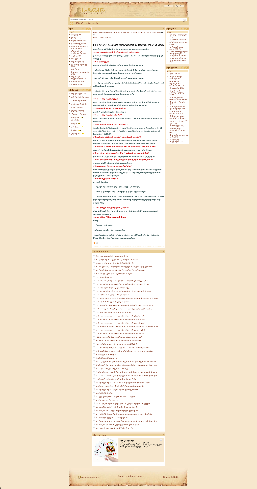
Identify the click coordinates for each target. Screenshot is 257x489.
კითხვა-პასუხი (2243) (79, 104)
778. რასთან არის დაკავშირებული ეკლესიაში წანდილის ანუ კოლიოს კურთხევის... (127, 375)
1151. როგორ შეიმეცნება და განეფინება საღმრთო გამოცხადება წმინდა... (123, 347)
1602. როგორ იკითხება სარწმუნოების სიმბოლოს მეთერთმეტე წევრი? (122, 284)
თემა (74, 29)
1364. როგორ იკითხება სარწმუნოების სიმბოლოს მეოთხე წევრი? (120, 330)
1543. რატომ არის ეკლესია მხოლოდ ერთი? (112, 295)
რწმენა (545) (75, 69)
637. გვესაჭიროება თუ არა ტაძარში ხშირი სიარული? (115, 397)
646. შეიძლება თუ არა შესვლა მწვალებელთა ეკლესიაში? (117, 389)
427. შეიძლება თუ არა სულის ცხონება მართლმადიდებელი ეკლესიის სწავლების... (127, 421)
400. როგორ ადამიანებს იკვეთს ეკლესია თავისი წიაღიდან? (118, 425)
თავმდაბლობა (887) (78, 41)
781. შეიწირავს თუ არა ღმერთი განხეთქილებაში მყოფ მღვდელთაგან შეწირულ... (127, 372)
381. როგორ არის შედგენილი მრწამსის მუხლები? (114, 428)
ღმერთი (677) (76, 56)
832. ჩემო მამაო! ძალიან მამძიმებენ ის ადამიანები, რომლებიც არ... (121, 270)
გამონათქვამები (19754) (80, 97)
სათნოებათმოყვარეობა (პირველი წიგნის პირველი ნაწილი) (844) (178, 53)
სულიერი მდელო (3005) (178, 39)
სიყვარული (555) (77, 62)
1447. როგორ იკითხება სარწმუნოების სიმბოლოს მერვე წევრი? (120, 316)
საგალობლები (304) (78, 94)
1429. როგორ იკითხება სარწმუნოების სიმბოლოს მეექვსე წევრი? (120, 319)
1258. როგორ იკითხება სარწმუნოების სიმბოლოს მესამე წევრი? (120, 333)
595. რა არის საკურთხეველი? (107, 400)
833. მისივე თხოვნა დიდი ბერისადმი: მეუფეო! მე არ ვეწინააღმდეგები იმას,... (125, 267)
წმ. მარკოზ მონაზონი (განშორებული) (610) (177, 108)
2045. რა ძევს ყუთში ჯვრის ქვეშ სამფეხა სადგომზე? (115, 274)
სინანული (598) (76, 59)
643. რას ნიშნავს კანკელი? (106, 393)
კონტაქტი (140, 476)
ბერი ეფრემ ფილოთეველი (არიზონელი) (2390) (176, 83)
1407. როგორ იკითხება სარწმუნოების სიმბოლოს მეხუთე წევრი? (120, 323)
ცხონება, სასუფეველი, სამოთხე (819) (79, 47)
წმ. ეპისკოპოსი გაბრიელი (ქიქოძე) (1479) (176, 92)
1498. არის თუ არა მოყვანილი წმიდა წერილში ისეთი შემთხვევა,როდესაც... (124, 309)
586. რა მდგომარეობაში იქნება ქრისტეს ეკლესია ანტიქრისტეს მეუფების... (124, 404)
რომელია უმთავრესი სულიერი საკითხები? (112, 256)
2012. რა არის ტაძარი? (104, 277)
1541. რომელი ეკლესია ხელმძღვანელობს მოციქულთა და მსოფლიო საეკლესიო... (127, 298)
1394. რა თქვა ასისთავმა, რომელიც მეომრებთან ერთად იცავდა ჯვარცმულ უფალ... (127, 326)
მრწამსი (108, 37)
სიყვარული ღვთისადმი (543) (80, 73)
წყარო (173, 29)
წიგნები (74, 130)
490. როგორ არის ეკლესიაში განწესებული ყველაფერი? (117, 411)
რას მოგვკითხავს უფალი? (106, 354)
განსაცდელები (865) (78, 43)
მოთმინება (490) (77, 84)
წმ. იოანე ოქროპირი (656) (177, 103)
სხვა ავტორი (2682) (176, 88)
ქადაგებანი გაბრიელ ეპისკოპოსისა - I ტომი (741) (177, 60)
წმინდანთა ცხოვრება (76, 119)
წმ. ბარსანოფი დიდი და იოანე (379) (178, 136)
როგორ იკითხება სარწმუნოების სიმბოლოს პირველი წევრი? (119, 340)
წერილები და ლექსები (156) (178, 36)
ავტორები (75, 127)
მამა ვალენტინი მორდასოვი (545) (176, 112)
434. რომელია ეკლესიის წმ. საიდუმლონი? (112, 418)
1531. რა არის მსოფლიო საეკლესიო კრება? (112, 302)
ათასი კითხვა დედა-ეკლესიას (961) (177, 48)
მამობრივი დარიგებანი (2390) (178, 43)
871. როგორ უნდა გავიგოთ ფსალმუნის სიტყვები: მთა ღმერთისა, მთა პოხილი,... (126, 365)
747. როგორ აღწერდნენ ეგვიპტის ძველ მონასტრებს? (116, 379)
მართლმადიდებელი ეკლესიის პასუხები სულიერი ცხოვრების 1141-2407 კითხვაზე (129, 32)
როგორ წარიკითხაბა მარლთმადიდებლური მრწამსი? (116, 344)
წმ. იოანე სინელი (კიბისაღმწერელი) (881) (178, 98)
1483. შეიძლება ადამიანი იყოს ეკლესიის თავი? (113, 312)
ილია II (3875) (174, 74)
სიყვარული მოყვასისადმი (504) (78, 78)
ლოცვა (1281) (76, 35)
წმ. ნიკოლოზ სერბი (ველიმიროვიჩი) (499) (177, 117)
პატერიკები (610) (77, 107)
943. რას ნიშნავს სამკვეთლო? (107, 358)
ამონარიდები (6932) (78, 100)
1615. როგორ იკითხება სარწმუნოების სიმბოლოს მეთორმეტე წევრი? (122, 281)
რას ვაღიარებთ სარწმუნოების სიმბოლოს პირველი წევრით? (119, 337)
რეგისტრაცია (180, 6)
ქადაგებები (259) (77, 111)
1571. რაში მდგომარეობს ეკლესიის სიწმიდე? (113, 288)
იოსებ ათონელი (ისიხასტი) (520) (175, 77)
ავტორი (173, 68)
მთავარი (75, 90)
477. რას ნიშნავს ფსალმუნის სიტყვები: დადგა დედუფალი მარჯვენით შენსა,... (125, 414)
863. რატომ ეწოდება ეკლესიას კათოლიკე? (112, 368)
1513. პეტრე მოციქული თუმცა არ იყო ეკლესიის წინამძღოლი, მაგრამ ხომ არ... (125, 305)
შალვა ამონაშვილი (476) (178, 121)
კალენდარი (76, 134)
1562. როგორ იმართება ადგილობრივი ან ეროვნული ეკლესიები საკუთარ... (124, 291)
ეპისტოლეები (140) (78, 114)
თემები (74, 123)
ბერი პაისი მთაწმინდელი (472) (176, 125)
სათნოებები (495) (77, 81)
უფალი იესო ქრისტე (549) (79, 65)
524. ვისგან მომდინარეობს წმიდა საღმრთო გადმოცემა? (117, 407)
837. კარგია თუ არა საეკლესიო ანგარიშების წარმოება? (117, 260)
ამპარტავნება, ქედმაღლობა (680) (78, 52)
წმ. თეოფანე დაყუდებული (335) (176, 141)
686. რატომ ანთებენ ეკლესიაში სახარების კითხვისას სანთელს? (120, 386)
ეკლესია (100, 37)
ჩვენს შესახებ (130, 476)
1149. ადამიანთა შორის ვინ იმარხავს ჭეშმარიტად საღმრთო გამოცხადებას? (124, 351)
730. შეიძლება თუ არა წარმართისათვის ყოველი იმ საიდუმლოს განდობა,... (124, 382)
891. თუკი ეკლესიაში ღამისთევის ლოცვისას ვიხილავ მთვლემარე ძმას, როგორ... (126, 361)
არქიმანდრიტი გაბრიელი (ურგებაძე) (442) (177, 130)
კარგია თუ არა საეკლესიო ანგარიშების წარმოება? (115, 263)
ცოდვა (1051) (76, 38)
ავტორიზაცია (169, 6)
